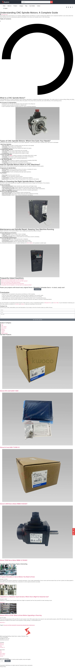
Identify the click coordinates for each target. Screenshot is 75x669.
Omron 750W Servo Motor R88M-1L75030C (13, 560)
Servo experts (30, 242)
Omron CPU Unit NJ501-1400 (9, 391)
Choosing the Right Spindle (9, 625)
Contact (38, 5)
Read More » (2, 583)
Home (4, 5)
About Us (9, 5)
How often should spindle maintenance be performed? (12, 283)
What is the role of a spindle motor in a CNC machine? (12, 279)
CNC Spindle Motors (19, 625)
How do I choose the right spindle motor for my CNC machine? (14, 280)
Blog (26, 5)
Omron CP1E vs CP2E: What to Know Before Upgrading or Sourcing (21, 615)
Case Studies (32, 5)
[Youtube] (70, 7)
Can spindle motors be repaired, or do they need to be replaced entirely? (16, 284)
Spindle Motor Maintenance (29, 625)
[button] (0, 21)
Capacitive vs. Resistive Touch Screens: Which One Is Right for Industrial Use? (24, 597)
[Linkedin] (66, 7)
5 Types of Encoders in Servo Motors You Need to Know (17, 577)
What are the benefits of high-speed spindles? (10, 282)
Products (15, 5)
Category (21, 5)
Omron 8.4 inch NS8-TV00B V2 (10, 447)
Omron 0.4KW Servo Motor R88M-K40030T (13, 504)
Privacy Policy (3, 666)
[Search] (51, 2)
